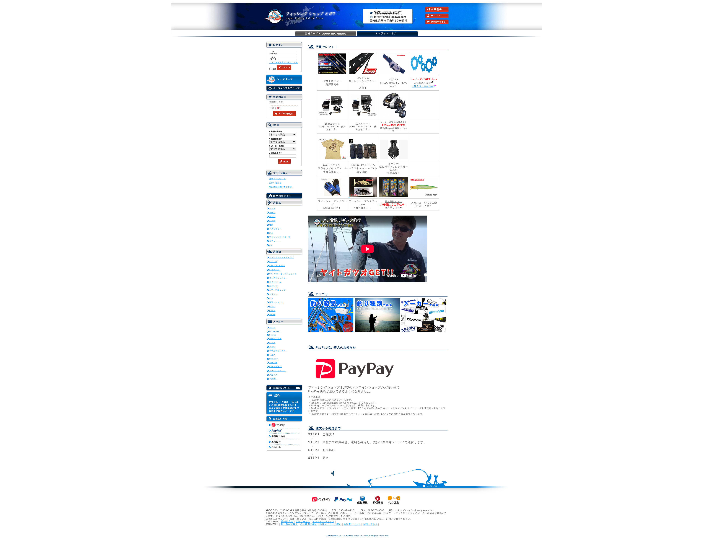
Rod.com (273, 359)
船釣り (272, 311)
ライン (272, 217)
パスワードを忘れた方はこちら (283, 62)
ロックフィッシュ (277, 278)
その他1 (273, 379)
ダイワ (272, 347)
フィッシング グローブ (279, 237)
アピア (272, 327)
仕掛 (271, 225)
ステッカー (274, 241)
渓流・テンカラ (276, 302)
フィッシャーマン (277, 371)
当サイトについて (277, 179)
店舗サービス (303, 521)
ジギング (273, 261)
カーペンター (275, 339)
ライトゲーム (275, 282)
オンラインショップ (323, 521)
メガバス (273, 375)
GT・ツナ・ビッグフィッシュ (283, 274)
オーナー (273, 362)
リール (272, 212)
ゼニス (272, 355)
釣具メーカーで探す (330, 524)
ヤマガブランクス (277, 351)
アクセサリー (275, 229)
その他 (272, 315)
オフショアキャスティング (281, 257)
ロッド (272, 208)
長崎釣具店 (287, 521)
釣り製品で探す (289, 524)
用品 (271, 233)
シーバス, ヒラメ (277, 266)
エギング (273, 286)
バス (271, 298)
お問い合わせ (275, 183)
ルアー (272, 221)
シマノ (272, 343)
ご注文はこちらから (422, 86)
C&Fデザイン (275, 367)
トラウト (273, 294)
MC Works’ (274, 331)
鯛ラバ (272, 306)
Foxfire (272, 335)
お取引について (352, 524)
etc (270, 245)
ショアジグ (274, 270)
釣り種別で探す (308, 524)
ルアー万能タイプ (277, 290)
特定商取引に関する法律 (280, 187)
